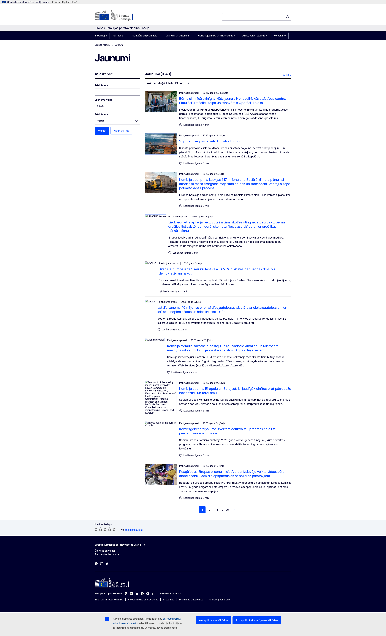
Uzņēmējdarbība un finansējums (215, 35)
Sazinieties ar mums (170, 593)
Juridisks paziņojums (219, 599)
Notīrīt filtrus (121, 130)
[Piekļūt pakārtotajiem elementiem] (126, 35)
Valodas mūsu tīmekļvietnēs (143, 599)
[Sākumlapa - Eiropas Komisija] (119, 15)
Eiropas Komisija (103, 45)
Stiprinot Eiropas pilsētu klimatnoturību (209, 141)
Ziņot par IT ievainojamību (109, 599)
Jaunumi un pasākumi (177, 35)
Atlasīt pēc (104, 74)
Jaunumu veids (103, 99)
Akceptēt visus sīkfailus (213, 620)
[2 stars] (98, 529)
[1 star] (96, 529)
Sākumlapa (101, 35)
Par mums (117, 35)
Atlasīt (100, 106)
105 (227, 509)
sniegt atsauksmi (134, 529)
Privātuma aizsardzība (191, 599)
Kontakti (278, 35)
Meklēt (102, 130)
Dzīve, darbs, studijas (253, 35)
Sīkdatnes (168, 599)
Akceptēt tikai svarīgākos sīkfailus (257, 620)
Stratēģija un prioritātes (144, 35)
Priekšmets (101, 85)
